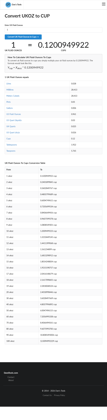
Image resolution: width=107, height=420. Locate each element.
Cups (8, 139)
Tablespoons (11, 145)
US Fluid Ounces (13, 114)
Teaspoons (10, 151)
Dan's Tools (13, 4)
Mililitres (10, 90)
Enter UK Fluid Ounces (14, 25)
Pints (8, 102)
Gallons (9, 108)
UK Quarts (10, 127)
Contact (11, 377)
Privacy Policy (59, 395)
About (11, 380)
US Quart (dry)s (13, 133)
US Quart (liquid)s (14, 120)
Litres (8, 84)
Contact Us (47, 395)
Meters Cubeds (12, 96)
